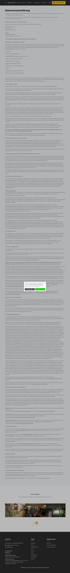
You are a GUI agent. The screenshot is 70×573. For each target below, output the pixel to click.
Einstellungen (29, 289)
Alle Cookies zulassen (40, 289)
